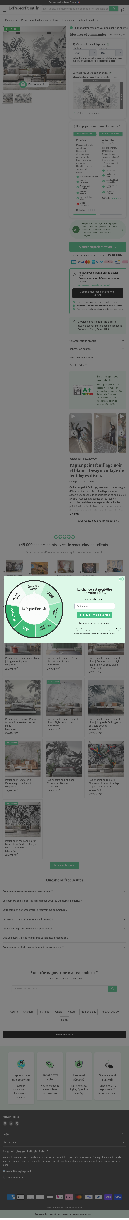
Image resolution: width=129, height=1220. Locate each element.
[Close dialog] (121, 579)
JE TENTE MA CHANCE (95, 615)
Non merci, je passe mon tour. (94, 623)
